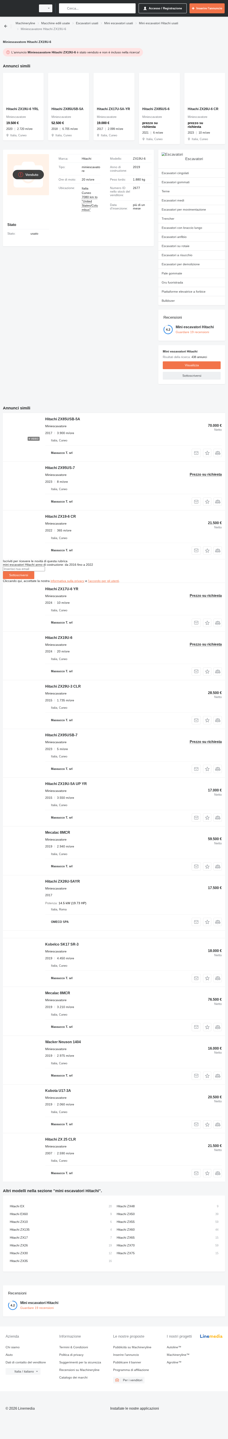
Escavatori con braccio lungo (182, 227)
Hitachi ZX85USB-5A (67, 109)
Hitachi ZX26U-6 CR (203, 109)
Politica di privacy (71, 1354)
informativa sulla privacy (67, 581)
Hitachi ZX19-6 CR (60, 516)
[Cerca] (63, 8)
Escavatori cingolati (175, 173)
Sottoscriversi (18, 575)
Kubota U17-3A (58, 1091)
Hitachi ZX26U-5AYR (62, 881)
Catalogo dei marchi (73, 1377)
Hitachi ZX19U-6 (58, 638)
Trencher (168, 218)
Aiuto (9, 1354)
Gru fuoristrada (172, 282)
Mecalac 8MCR (57, 832)
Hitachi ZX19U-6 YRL (22, 109)
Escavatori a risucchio (177, 255)
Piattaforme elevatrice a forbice (184, 291)
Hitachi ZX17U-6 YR (61, 589)
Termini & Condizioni (73, 1347)
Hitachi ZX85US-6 (155, 109)
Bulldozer (168, 300)
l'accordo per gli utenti (103, 581)
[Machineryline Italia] (19, 8)
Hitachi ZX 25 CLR (60, 1139)
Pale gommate (172, 273)
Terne (166, 191)
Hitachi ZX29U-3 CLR (63, 686)
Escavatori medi (173, 200)
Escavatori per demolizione (181, 264)
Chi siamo (13, 1347)
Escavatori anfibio (174, 237)
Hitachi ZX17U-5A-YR (113, 109)
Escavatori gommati (175, 182)
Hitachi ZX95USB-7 (61, 735)
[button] (207, 453)
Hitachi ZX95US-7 (60, 468)
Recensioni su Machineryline (79, 1370)
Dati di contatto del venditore (26, 1362)
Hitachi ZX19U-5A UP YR (66, 784)
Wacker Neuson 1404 (63, 1042)
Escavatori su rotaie (175, 246)
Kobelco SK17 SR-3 (62, 944)
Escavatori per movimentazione (184, 209)
